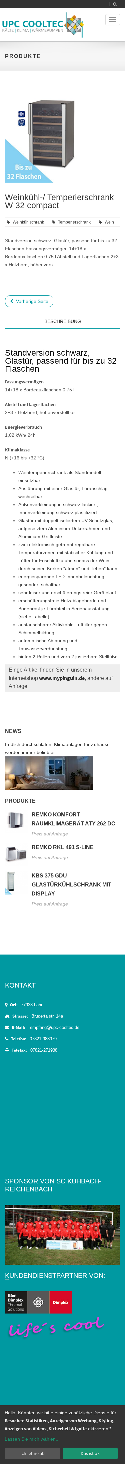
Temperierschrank (74, 222)
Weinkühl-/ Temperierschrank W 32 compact (59, 201)
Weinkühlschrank (28, 222)
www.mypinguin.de (62, 678)
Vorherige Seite (30, 301)
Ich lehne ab (32, 1453)
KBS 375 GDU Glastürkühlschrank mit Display (71, 884)
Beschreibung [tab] (62, 321)
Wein (109, 222)
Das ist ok (90, 1453)
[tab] (62, 333)
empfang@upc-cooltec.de (54, 1027)
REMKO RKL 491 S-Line (63, 847)
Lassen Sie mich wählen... (32, 1439)
